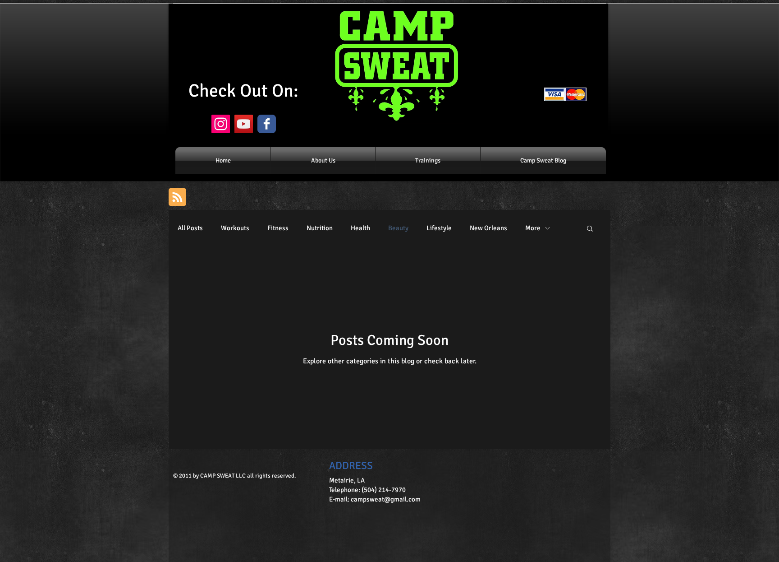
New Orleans (488, 228)
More (533, 228)
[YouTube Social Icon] (243, 124)
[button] (590, 229)
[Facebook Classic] (266, 124)
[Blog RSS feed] (177, 197)
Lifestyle (439, 228)
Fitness (278, 228)
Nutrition (320, 228)
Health (360, 228)
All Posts (190, 228)
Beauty (398, 228)
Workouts (235, 228)
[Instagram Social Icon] (220, 124)
